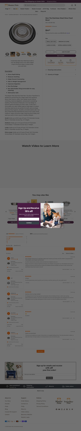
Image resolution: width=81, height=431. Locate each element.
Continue (29, 223)
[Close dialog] (62, 204)
